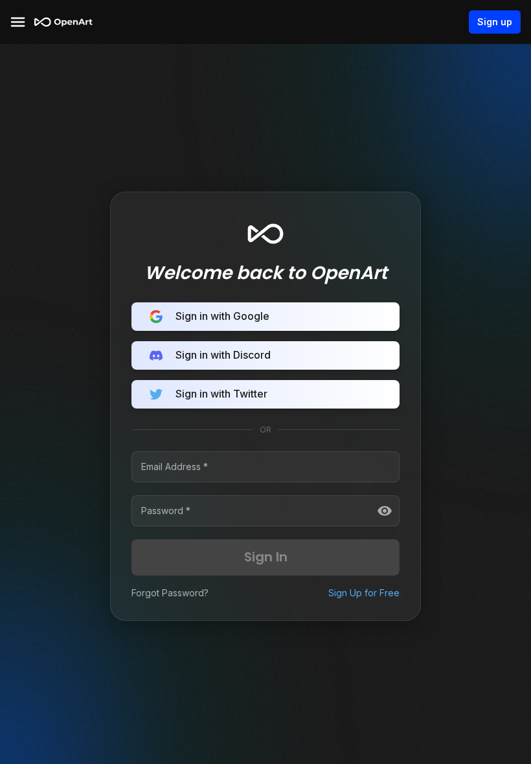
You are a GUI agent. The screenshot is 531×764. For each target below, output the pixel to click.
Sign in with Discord (223, 354)
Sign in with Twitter (221, 393)
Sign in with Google (222, 315)
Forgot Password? (170, 592)
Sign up (494, 21)
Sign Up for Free (364, 592)
